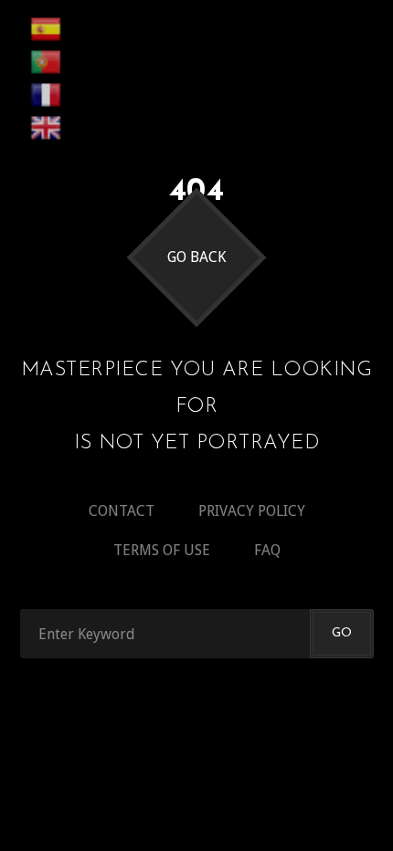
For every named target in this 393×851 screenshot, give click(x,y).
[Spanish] (46, 29)
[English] (46, 128)
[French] (46, 95)
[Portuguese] (46, 62)
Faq (267, 550)
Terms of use (161, 550)
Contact (121, 511)
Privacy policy (251, 511)
